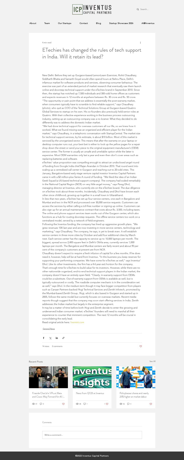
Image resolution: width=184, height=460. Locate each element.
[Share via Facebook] (43, 338)
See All (152, 361)
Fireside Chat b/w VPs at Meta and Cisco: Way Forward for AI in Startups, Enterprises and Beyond (48, 394)
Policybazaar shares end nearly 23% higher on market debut (134, 394)
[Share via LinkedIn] (56, 338)
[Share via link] (63, 338)
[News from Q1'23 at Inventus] (92, 377)
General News (49, 329)
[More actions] (140, 42)
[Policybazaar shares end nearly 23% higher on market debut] (135, 377)
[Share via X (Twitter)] (50, 338)
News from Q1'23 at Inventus (90, 393)
